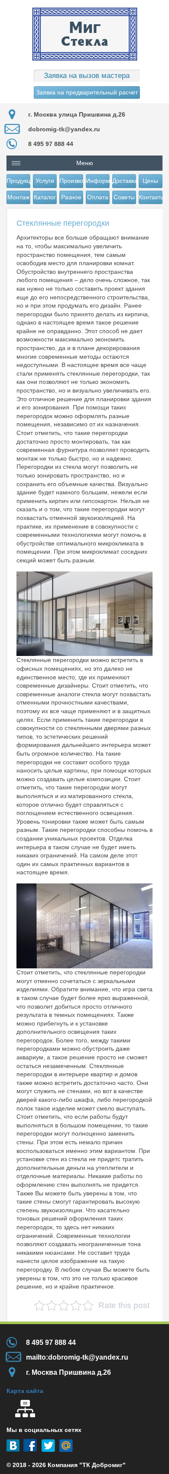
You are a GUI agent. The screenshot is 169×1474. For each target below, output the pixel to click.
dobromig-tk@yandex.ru (64, 129)
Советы (124, 197)
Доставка (124, 180)
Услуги (45, 180)
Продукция (18, 180)
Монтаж (18, 197)
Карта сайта (24, 1390)
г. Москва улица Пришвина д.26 (76, 114)
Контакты (150, 197)
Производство (71, 180)
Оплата (97, 197)
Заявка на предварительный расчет (87, 92)
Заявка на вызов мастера (87, 75)
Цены (150, 180)
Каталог (45, 197)
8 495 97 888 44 (50, 143)
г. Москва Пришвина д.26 (68, 1372)
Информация (98, 180)
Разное (71, 197)
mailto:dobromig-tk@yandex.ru (77, 1357)
